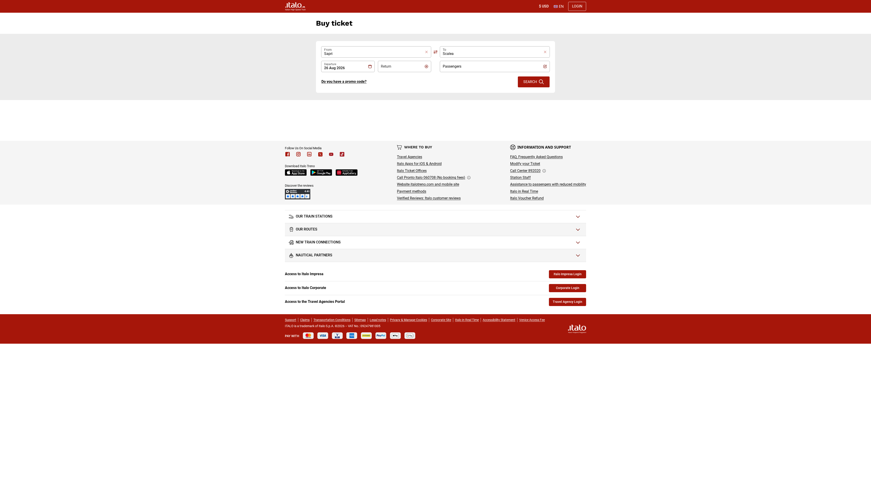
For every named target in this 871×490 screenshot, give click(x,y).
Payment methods (411, 191)
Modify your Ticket (525, 164)
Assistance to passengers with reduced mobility (548, 184)
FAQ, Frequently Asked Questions (536, 157)
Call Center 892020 (525, 171)
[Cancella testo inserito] (425, 52)
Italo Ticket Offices (412, 171)
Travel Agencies (409, 157)
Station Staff (520, 177)
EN (561, 6)
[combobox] (373, 52)
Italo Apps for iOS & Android (419, 164)
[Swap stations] (435, 52)
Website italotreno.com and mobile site (428, 184)
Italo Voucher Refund (527, 198)
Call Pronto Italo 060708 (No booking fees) (431, 177)
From (328, 49)
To (444, 49)
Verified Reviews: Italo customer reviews (429, 198)
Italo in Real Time (524, 191)
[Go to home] (295, 6)
